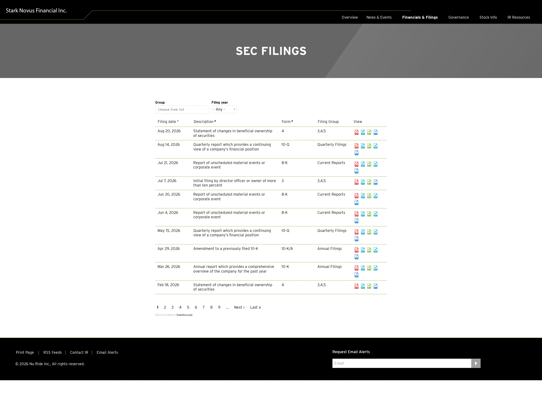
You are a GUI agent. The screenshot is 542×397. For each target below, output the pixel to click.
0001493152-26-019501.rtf (363, 250)
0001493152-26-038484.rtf (363, 146)
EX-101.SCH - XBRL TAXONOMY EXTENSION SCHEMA (375, 146)
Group (160, 102)
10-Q (285, 144)
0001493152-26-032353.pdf (356, 182)
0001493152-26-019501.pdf (356, 250)
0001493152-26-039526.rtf (363, 132)
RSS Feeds (52, 352)
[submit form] (476, 363)
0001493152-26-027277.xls (369, 214)
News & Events (379, 17)
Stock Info (488, 17)
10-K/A (287, 248)
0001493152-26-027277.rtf (363, 214)
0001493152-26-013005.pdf (356, 268)
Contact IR (79, 352)
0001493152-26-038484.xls (369, 146)
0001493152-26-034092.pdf (356, 164)
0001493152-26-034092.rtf (363, 164)
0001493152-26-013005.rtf (363, 268)
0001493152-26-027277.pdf (356, 214)
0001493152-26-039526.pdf (356, 132)
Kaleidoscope (184, 314)
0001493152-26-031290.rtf (363, 195)
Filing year (220, 102)
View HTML (375, 132)
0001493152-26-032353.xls (369, 182)
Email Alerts (107, 352)
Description (203, 121)
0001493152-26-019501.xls (369, 250)
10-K (285, 266)
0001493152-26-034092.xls (369, 164)
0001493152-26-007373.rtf (363, 286)
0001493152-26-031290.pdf (356, 195)
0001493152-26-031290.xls (369, 195)
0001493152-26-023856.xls (369, 232)
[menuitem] (350, 17)
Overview (350, 17)
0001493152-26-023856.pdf (356, 232)
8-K (285, 162)
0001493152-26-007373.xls (369, 286)
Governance (458, 17)
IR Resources (518, 17)
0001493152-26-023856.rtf (363, 232)
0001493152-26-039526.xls (369, 132)
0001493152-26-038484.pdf (356, 146)
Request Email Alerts (351, 352)
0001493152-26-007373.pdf (356, 286)
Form (286, 121)
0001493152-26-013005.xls (369, 268)
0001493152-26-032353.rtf (363, 182)
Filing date (167, 121)
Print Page (25, 352)
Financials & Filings (420, 17)
